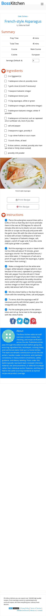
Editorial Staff (31, 330)
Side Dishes (22, 16)
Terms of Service (35, 608)
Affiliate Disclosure (23, 610)
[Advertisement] (23, 485)
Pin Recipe (24, 206)
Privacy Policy (25, 608)
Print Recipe (24, 199)
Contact (39, 610)
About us (33, 610)
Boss (13, 3)
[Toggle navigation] (42, 4)
